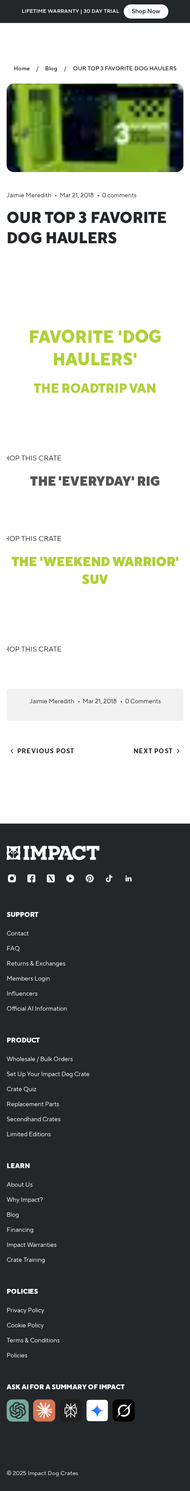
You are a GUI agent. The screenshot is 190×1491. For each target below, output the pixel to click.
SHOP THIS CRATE (30, 458)
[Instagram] (12, 878)
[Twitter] (51, 878)
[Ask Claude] (44, 1410)
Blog (51, 68)
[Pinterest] (89, 878)
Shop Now (146, 11)
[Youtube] (70, 878)
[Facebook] (31, 878)
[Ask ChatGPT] (18, 1410)
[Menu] (16, 38)
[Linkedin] (128, 878)
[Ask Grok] (124, 1410)
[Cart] (174, 38)
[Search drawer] (157, 38)
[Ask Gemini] (97, 1410)
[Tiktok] (109, 878)
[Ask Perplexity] (71, 1410)
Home (22, 68)
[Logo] (95, 38)
